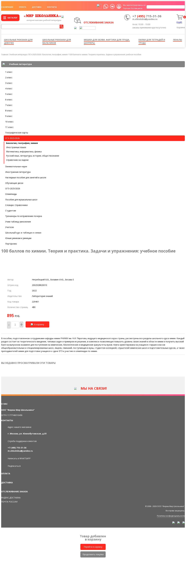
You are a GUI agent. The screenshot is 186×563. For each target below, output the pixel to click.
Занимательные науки (16, 166)
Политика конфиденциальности (171, 516)
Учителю (9, 227)
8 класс (8, 110)
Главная (4, 54)
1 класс (8, 72)
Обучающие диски (14, 183)
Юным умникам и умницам (18, 238)
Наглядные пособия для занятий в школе (25, 177)
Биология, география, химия (55, 54)
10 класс (9, 121)
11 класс (9, 127)
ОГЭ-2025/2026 (12, 188)
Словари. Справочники (16, 205)
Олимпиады (11, 194)
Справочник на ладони (17, 160)
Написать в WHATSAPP (19, 458)
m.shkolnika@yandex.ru (144, 19)
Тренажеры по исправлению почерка (23, 216)
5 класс (8, 94)
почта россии (9, 501)
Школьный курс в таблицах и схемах (23, 232)
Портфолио (11, 243)
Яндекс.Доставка (10, 497)
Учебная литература (18, 54)
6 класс (8, 99)
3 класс (8, 83)
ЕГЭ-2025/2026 (35, 54)
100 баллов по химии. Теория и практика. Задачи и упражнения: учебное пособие (105, 54)
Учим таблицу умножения (18, 221)
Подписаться (14, 466)
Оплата (22, 7)
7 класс (8, 105)
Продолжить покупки (93, 554)
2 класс (8, 77)
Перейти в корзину (93, 546)
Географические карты (16, 132)
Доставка (36, 7)
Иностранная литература (18, 172)
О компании (7, 7)
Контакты (52, 7)
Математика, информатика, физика (24, 151)
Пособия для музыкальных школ (21, 199)
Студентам (10, 210)
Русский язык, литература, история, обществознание (32, 155)
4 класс (8, 88)
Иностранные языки (16, 147)
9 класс (8, 116)
